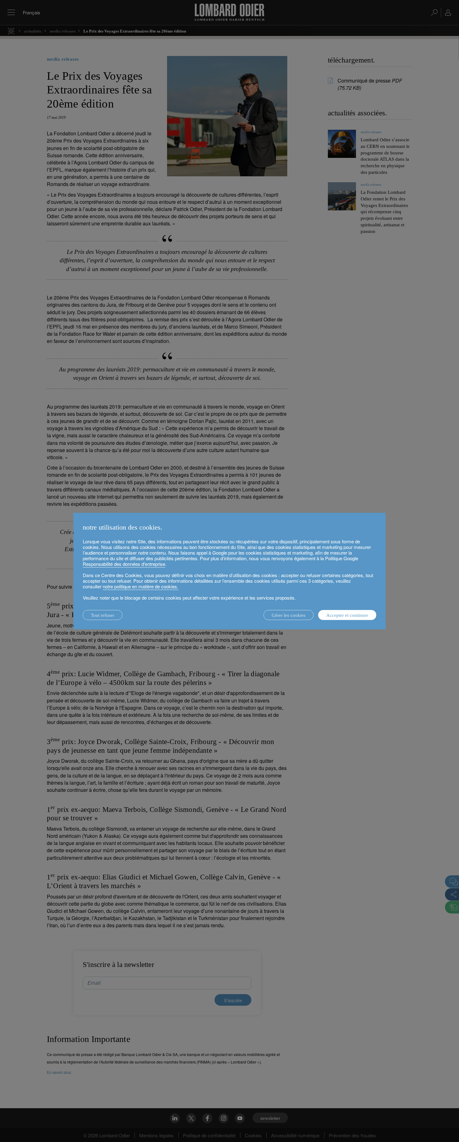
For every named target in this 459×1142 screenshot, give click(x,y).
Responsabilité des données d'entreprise (124, 564)
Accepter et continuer (347, 615)
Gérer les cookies (288, 615)
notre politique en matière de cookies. (140, 586)
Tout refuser (102, 615)
